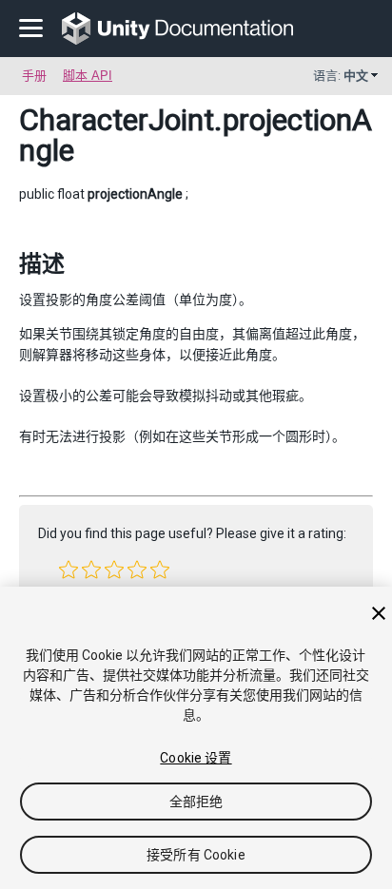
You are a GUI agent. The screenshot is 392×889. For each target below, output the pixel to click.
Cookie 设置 (195, 757)
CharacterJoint (116, 120)
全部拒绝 (196, 801)
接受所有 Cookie (196, 854)
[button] (68, 569)
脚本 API (87, 75)
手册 (34, 75)
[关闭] (378, 613)
